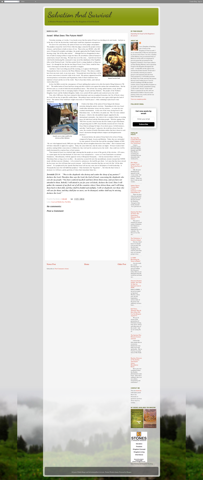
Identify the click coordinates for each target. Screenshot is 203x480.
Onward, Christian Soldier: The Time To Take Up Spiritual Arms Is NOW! (136, 284)
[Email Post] (71, 199)
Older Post (122, 264)
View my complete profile (138, 99)
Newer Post (51, 264)
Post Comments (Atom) (62, 269)
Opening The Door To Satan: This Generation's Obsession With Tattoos (136, 215)
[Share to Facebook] (81, 199)
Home (86, 264)
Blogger (129, 472)
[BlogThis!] (77, 199)
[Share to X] (79, 199)
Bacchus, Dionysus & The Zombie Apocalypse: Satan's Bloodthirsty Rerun (136, 362)
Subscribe (143, 124)
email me (138, 390)
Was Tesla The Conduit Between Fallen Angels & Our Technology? (136, 140)
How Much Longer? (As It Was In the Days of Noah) (136, 165)
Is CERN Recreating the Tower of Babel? (135, 259)
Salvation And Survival (79, 14)
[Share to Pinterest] (83, 199)
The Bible (68, 202)
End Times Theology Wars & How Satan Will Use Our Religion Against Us (136, 312)
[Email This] (75, 199)
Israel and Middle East (57, 202)
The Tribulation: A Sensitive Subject (136, 239)
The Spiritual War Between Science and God (136, 336)
